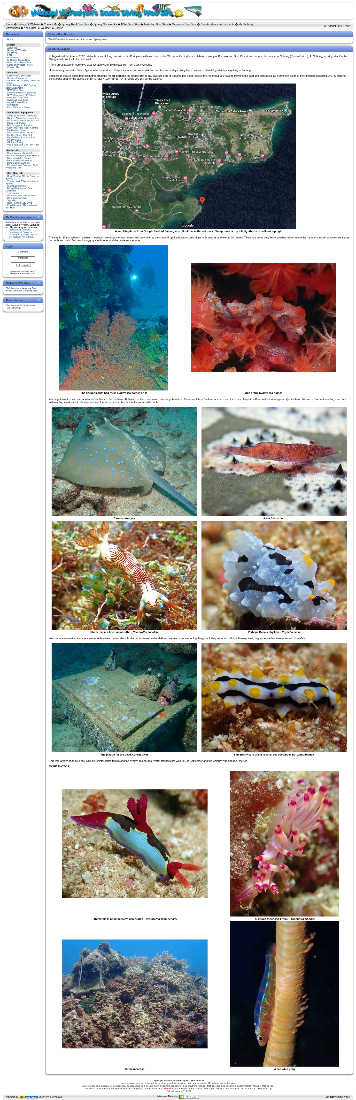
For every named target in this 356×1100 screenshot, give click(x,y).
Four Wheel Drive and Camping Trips (22, 289)
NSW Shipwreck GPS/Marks (21, 95)
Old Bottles (12, 105)
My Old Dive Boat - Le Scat (21, 137)
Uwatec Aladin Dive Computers (23, 118)
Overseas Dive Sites (184, 24)
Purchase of (20, 230)
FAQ (9, 55)
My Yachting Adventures (21, 237)
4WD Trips (30, 27)
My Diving (12, 53)
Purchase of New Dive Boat (21, 132)
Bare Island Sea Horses (19, 158)
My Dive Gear (14, 140)
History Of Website (28, 24)
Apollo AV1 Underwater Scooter (23, 120)
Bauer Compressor (16, 123)
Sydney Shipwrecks (105, 24)
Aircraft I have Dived (17, 102)
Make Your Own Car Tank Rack (23, 145)
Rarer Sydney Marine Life (20, 153)
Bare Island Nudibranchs (19, 160)
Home (9, 24)
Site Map (11, 200)
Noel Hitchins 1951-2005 (19, 203)
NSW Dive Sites (130, 24)
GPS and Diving (15, 142)
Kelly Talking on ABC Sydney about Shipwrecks (21, 86)
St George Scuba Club (18, 60)
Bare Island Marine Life (19, 163)
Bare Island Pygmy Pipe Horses (23, 155)
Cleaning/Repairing (23, 234)
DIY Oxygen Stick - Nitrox (20, 125)
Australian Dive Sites (156, 24)
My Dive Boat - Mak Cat (19, 135)
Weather (46, 27)
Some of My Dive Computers (22, 116)
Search (59, 27)
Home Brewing (13, 308)
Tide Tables (13, 193)
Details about (20, 232)
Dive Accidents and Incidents (217, 24)
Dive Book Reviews (17, 198)
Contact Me (50, 24)
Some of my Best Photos (20, 65)
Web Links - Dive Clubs (19, 62)
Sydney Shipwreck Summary (21, 93)
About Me (12, 48)
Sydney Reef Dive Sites (75, 24)
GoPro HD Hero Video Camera (22, 128)
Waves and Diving (16, 186)
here (33, 273)
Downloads (12, 57)
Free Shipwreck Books (18, 107)
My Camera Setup (16, 130)
